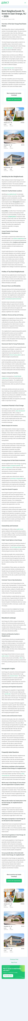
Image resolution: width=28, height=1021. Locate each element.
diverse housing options (15, 355)
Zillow (21, 658)
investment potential (15, 465)
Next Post (14, 962)
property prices (12, 216)
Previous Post (14, 959)
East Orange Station (16, 547)
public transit (20, 529)
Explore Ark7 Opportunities (14, 99)
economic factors (14, 676)
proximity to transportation (16, 478)
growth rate (7, 694)
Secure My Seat (8, 976)
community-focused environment (13, 299)
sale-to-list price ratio (9, 68)
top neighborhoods (11, 194)
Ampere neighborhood (18, 238)
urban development (20, 411)
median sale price (8, 48)
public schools (5, 656)
